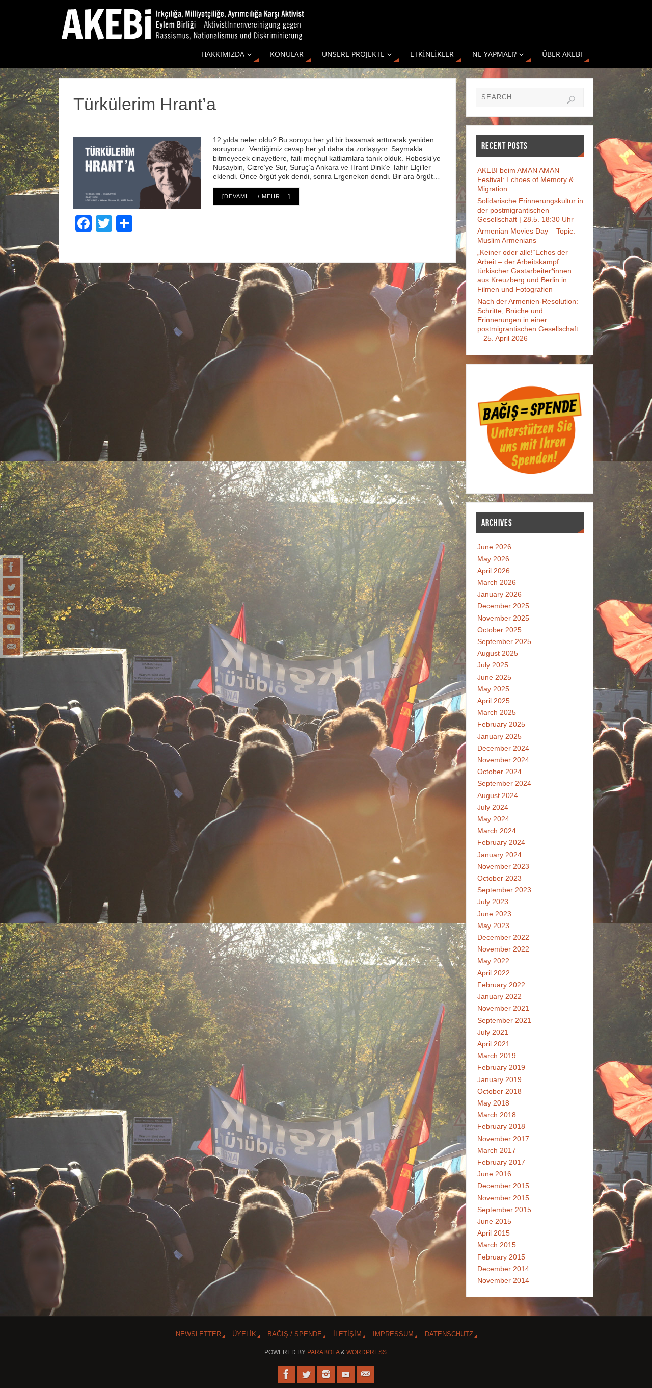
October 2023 (499, 878)
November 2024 (503, 760)
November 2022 (503, 949)
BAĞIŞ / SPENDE (294, 1334)
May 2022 (493, 961)
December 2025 (503, 606)
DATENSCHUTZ (449, 1334)
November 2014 (503, 1280)
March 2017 (496, 1150)
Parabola (323, 1352)
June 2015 (494, 1221)
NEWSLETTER (198, 1334)
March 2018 (496, 1115)
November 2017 (503, 1139)
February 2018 (501, 1126)
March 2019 (496, 1055)
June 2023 (494, 914)
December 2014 (503, 1269)
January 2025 (499, 736)
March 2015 (496, 1245)
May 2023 (493, 925)
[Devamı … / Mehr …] (256, 196)
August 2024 (497, 795)
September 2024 (504, 783)
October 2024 (499, 771)
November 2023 (503, 866)
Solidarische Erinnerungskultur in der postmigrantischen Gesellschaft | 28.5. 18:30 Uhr (530, 210)
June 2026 (494, 547)
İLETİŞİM (347, 1334)
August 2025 (497, 653)
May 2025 (493, 689)
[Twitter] (11, 587)
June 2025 (494, 677)
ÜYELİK (244, 1334)
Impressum (393, 1334)
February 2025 (501, 724)
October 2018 (499, 1091)
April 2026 (493, 571)
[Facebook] (11, 567)
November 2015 (503, 1198)
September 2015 (504, 1209)
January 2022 (499, 996)
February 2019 (501, 1067)
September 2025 (504, 641)
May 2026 (493, 559)
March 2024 (496, 831)
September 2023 (504, 890)
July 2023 (492, 901)
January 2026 (499, 594)
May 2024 (493, 819)
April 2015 (493, 1233)
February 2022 (501, 985)
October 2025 (499, 630)
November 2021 (503, 1008)
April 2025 (493, 701)
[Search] (571, 100)
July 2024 (492, 807)
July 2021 (492, 1032)
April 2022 (493, 973)
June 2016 (494, 1174)
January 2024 (499, 855)
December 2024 (503, 748)
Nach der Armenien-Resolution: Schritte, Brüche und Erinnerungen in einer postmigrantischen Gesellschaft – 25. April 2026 (527, 320)
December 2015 (503, 1185)
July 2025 (492, 665)
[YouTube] (11, 626)
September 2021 (504, 1020)
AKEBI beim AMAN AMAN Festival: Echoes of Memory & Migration (525, 179)
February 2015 (501, 1257)
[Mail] (11, 646)
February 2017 (501, 1162)
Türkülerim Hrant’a (144, 104)
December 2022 (503, 937)
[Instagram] (11, 606)
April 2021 (493, 1044)
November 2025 (503, 618)
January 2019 (499, 1079)
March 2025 (496, 712)
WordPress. (367, 1352)
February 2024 (501, 842)
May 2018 (493, 1103)
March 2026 (496, 582)
